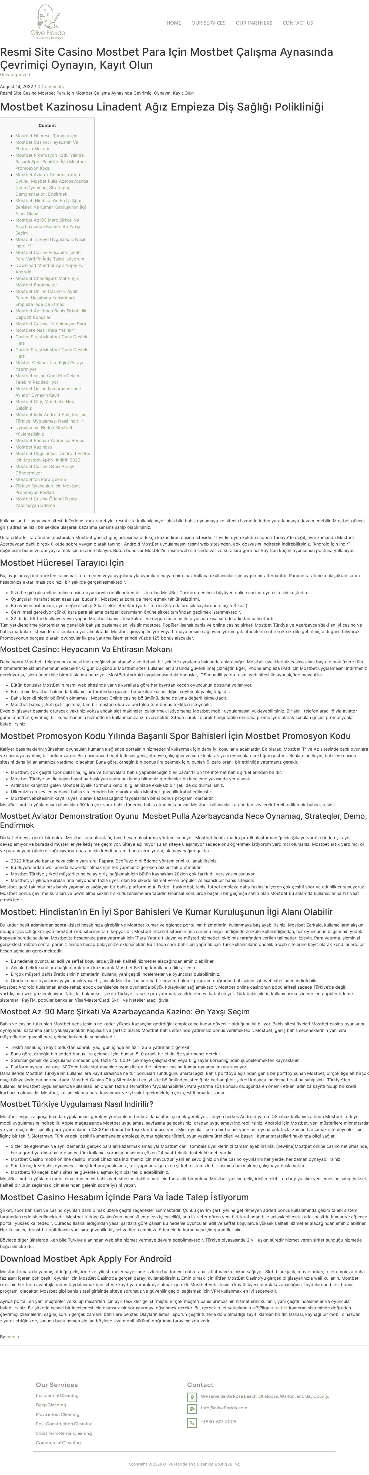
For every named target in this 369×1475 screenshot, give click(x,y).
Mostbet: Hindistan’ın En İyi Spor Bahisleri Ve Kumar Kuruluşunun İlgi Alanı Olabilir (50, 207)
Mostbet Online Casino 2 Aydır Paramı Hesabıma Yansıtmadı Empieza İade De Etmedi (46, 298)
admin (12, 1336)
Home (174, 22)
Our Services (209, 22)
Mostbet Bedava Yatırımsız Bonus (49, 440)
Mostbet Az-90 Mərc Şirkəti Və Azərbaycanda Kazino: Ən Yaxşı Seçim (47, 226)
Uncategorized (15, 74)
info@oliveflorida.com (224, 1407)
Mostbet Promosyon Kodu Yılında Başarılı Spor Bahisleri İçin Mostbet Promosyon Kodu (50, 161)
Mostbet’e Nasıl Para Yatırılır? (45, 330)
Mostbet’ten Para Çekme (40, 479)
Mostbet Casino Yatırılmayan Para (50, 323)
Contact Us (298, 22)
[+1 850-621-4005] (192, 1423)
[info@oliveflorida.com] (192, 1409)
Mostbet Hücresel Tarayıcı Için (46, 135)
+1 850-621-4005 (218, 1421)
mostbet (279, 1307)
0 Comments (51, 86)
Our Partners (254, 22)
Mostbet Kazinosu (33, 447)
